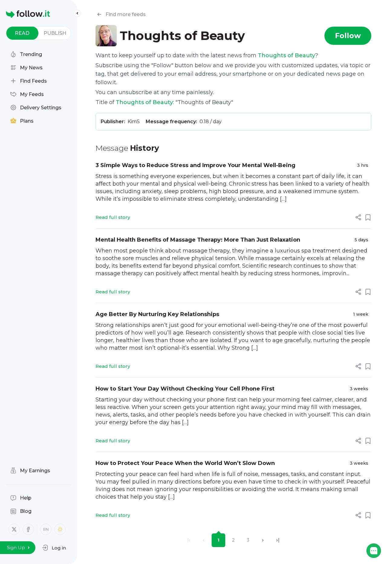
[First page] (189, 540)
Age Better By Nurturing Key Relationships (157, 314)
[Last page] (278, 540)
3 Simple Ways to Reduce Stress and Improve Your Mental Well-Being (195, 165)
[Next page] (263, 540)
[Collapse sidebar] (77, 13)
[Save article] (368, 217)
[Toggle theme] (60, 529)
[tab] (22, 33)
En (46, 529)
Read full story (113, 217)
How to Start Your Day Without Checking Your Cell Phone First (185, 388)
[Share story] (358, 217)
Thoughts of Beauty (286, 55)
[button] (54, 547)
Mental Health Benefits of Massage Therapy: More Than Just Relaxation (198, 239)
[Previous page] (203, 540)
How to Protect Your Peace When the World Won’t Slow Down (185, 463)
